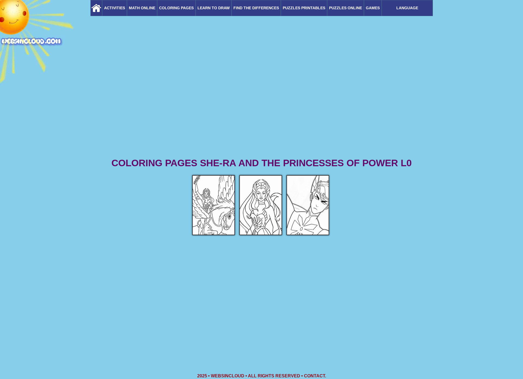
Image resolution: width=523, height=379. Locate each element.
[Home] (96, 8)
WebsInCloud (227, 376)
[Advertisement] (261, 114)
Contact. (315, 376)
